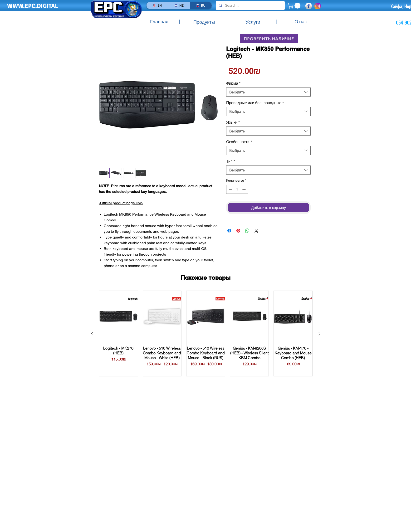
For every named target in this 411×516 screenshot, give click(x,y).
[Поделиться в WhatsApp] (247, 231)
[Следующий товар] (319, 333)
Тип (230, 161)
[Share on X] (256, 231)
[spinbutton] (237, 189)
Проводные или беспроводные (255, 102)
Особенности (239, 141)
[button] (294, 6)
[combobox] (268, 92)
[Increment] (244, 189)
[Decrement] (230, 189)
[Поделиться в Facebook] (229, 231)
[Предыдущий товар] (92, 333)
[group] (205, 333)
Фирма (233, 83)
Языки (233, 122)
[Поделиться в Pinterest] (238, 231)
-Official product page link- (121, 203)
